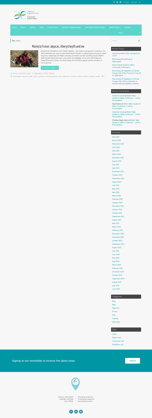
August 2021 (116, 220)
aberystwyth (17, 76)
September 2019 (118, 279)
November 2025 (118, 144)
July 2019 (115, 285)
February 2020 (117, 268)
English (126, 2)
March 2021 (116, 227)
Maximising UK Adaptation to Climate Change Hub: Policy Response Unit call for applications (126, 73)
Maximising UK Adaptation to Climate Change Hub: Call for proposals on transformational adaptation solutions (125, 81)
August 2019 (116, 282)
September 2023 (118, 178)
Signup (133, 361)
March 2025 (116, 154)
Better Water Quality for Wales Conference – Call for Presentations (126, 98)
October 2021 (117, 213)
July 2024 (115, 165)
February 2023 (117, 199)
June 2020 (116, 254)
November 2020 (118, 237)
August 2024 (116, 161)
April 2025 (115, 151)
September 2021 (118, 216)
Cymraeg (134, 2)
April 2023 (115, 192)
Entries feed (116, 338)
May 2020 (115, 258)
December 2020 (118, 234)
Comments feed (118, 341)
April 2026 (115, 137)
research (73, 76)
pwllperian (66, 76)
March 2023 (116, 196)
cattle (30, 76)
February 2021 (117, 230)
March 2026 (116, 140)
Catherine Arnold (118, 96)
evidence (42, 76)
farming (48, 76)
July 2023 (115, 185)
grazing (54, 76)
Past (114, 315)
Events (114, 311)
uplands (92, 76)
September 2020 (118, 244)
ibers (60, 76)
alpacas (25, 76)
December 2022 (118, 206)
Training (115, 318)
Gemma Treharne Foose (21, 73)
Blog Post (115, 308)
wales (98, 76)
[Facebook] (114, 2)
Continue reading (49, 68)
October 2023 (117, 175)
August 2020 (116, 247)
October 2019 (117, 275)
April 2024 (115, 168)
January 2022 (117, 209)
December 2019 (118, 272)
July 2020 (115, 251)
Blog (52, 73)
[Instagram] (120, 2)
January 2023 (117, 203)
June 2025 (116, 147)
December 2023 (118, 171)
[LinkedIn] (117, 2)
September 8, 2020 (41, 73)
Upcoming (116, 322)
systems (86, 76)
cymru (35, 76)
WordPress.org (117, 344)
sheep (80, 76)
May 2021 (115, 223)
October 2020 (117, 241)
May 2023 (115, 189)
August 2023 (116, 182)
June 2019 (116, 289)
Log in (114, 334)
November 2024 (118, 158)
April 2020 (115, 261)
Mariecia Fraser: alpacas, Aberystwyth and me (58, 46)
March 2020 (116, 265)
